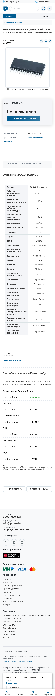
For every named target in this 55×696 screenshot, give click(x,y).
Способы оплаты (11, 625)
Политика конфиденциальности (17, 661)
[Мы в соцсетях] (6, 542)
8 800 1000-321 (12, 517)
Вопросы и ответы (12, 622)
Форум (6, 638)
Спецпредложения (12, 595)
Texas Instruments (35, 138)
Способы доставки (31, 164)
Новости (7, 579)
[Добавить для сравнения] (46, 41)
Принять (14, 688)
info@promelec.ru (14, 523)
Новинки (7, 592)
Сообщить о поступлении (23, 118)
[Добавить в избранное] (42, 41)
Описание (7, 142)
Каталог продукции (12, 586)
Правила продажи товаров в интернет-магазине (27, 615)
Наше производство (13, 602)
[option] (27, 67)
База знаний (9, 631)
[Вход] (43, 8)
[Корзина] (49, 8)
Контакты (7, 582)
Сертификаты (9, 628)
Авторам (7, 605)
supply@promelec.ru (16, 530)
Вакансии (7, 598)
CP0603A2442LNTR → (40, 489)
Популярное (9, 635)
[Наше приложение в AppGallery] (11, 556)
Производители (11, 589)
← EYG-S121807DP (16, 489)
